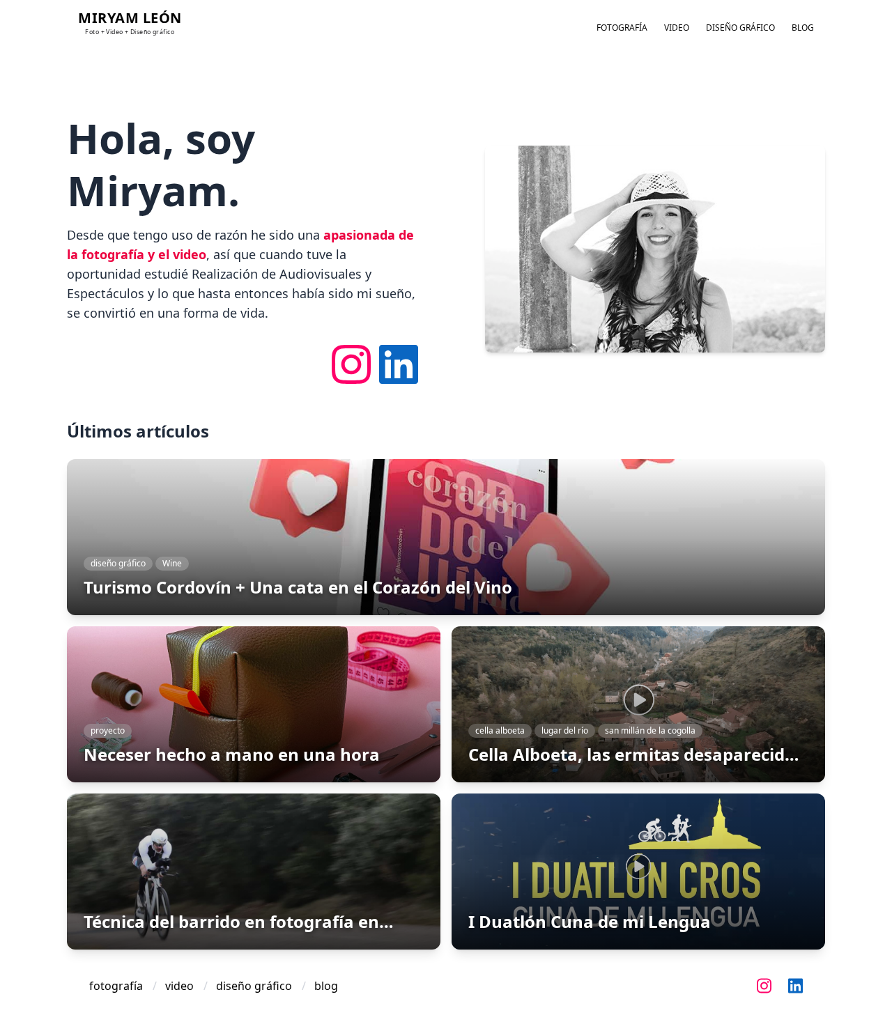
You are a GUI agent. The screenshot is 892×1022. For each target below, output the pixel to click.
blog (803, 27)
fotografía (622, 27)
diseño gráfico (740, 27)
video (676, 27)
